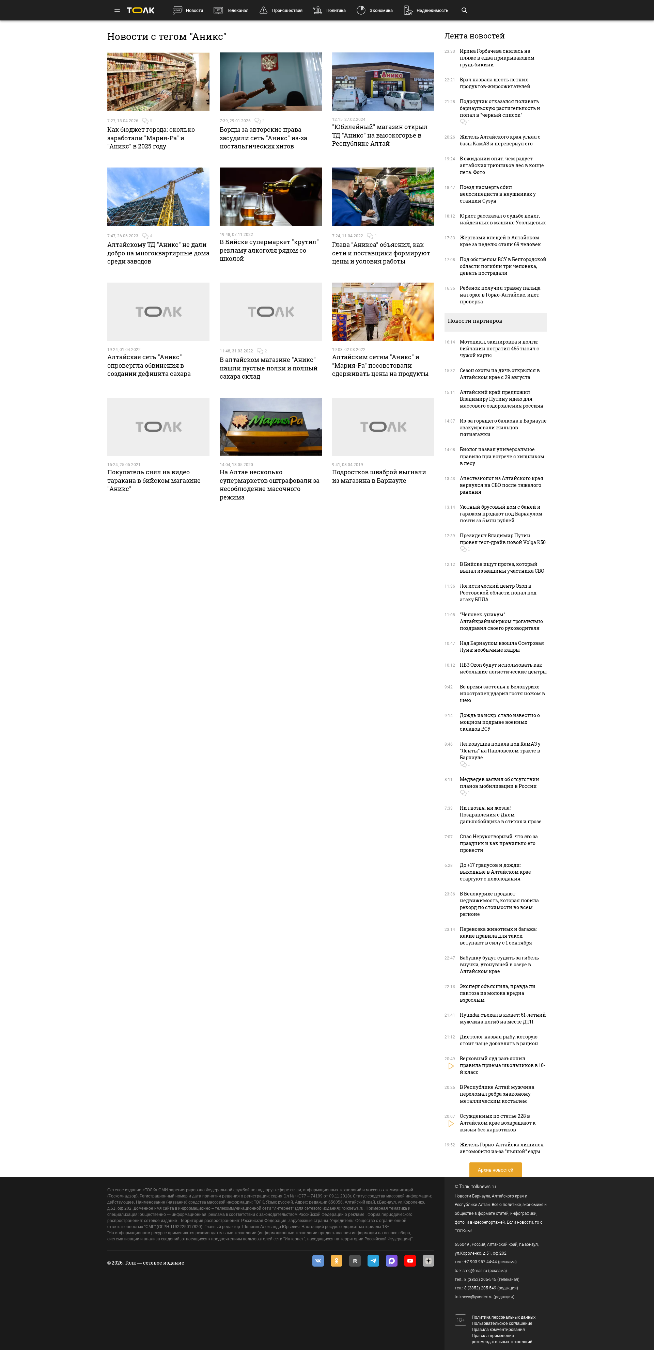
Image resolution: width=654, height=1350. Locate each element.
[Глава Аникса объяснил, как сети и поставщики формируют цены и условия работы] (383, 197)
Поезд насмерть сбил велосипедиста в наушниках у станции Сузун (498, 194)
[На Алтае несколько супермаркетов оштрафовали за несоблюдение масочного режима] (271, 427)
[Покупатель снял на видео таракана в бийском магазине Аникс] (158, 427)
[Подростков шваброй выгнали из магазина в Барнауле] (383, 427)
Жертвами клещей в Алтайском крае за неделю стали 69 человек (500, 241)
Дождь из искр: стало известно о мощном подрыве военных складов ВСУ (500, 722)
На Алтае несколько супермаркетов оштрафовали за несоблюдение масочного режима (270, 484)
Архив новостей (495, 1170)
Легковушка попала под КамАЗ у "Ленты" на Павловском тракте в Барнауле (500, 751)
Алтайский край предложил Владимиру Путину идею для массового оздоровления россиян (502, 399)
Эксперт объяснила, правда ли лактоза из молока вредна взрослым (497, 993)
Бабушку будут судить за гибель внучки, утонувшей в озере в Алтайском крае (499, 964)
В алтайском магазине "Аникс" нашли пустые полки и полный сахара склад (268, 367)
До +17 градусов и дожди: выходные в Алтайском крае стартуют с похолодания (495, 872)
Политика (336, 10)
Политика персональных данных (503, 1317)
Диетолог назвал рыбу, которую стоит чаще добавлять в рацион (499, 1040)
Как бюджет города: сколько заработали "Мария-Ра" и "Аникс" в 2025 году (151, 137)
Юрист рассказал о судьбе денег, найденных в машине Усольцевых (503, 219)
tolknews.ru (483, 1186)
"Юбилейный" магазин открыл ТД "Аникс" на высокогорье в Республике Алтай (380, 135)
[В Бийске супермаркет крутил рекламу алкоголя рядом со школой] (271, 197)
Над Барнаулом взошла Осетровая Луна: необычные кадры (502, 646)
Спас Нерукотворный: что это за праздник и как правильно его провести (499, 843)
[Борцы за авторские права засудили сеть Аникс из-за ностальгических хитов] (271, 81)
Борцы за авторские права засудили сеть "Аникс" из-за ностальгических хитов (263, 137)
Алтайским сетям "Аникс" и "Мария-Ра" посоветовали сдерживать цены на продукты (380, 365)
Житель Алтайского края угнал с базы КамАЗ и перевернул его (500, 140)
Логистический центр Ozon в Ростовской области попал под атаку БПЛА (498, 593)
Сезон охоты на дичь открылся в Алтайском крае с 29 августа (500, 373)
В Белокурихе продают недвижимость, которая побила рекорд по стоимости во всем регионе (499, 903)
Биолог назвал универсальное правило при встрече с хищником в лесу (502, 456)
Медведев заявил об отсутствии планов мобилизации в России (499, 782)
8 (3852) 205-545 (480, 1279)
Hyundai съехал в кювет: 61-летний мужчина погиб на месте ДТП (503, 1018)
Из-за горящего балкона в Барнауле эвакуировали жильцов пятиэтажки (503, 427)
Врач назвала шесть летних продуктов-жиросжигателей (495, 83)
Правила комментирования (498, 1329)
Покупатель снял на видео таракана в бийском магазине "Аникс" (154, 480)
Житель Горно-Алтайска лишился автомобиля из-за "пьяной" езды (502, 1148)
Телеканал (237, 10)
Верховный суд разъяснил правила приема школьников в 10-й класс (502, 1065)
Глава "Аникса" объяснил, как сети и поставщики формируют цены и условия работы (381, 252)
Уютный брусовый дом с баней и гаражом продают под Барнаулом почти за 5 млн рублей (501, 514)
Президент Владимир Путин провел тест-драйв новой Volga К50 (503, 538)
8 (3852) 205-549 (480, 1288)
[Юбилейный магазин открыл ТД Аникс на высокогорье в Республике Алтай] (383, 81)
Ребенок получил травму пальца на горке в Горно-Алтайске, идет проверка (500, 295)
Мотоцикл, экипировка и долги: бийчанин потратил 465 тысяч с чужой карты (499, 348)
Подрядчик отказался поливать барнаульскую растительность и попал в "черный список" (500, 108)
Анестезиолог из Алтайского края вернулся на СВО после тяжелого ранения (501, 485)
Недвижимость (432, 10)
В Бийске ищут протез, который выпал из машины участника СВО (502, 567)
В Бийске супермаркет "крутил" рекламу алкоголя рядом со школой (269, 250)
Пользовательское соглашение (502, 1323)
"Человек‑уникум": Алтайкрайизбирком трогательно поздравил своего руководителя (501, 621)
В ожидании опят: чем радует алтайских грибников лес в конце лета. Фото (502, 165)
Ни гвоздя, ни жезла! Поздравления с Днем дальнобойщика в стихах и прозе (501, 815)
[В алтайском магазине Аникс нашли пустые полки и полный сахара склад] (271, 312)
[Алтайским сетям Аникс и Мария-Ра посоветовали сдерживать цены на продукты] (383, 312)
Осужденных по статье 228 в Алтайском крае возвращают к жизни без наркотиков (498, 1123)
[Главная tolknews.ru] (140, 10)
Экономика (381, 10)
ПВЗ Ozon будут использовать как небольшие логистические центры (503, 668)
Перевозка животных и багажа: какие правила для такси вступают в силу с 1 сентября (498, 936)
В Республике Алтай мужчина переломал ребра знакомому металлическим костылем (497, 1094)
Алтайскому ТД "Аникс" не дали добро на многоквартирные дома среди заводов (158, 252)
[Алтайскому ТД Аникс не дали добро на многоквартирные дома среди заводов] (158, 197)
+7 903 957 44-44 (480, 1261)
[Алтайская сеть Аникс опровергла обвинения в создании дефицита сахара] (158, 312)
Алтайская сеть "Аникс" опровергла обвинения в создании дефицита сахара (149, 365)
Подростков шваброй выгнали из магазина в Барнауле (379, 476)
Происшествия (287, 10)
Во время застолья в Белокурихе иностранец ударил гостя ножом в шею (502, 693)
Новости (194, 10)
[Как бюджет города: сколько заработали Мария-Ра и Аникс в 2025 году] (158, 81)
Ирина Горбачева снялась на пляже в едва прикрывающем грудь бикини (497, 58)
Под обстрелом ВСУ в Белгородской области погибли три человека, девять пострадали (503, 266)
